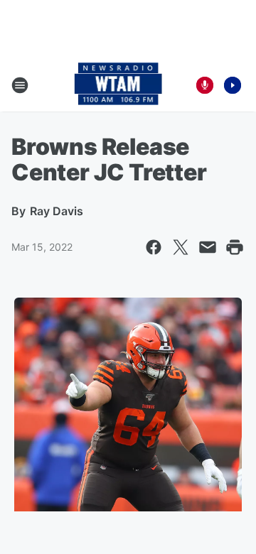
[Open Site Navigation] (19, 85)
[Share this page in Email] (208, 247)
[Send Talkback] (204, 85)
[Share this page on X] (181, 247)
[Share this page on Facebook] (154, 247)
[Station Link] (118, 85)
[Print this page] (235, 247)
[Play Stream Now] (232, 85)
